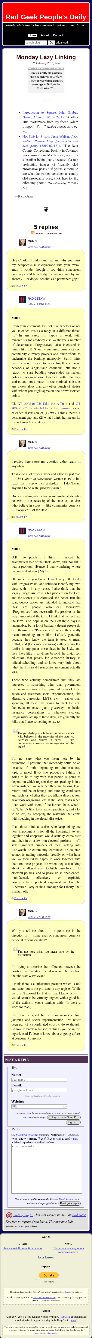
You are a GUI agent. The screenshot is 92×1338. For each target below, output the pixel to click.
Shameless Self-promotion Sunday (22, 1248)
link (75, 1138)
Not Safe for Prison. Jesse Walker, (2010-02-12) (50, 141)
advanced (62, 42)
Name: (16, 1074)
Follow (39, 233)
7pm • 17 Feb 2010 (39, 917)
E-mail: (16, 1085)
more (73, 1320)
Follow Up (20, 285)
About (45, 35)
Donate (67, 1291)
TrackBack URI (53, 233)
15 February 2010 (43, 63)
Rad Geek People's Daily (46, 17)
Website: (17, 1101)
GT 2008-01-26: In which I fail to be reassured (46, 405)
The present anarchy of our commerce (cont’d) (68, 1250)
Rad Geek (35, 298)
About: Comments (68, 1199)
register (27, 1113)
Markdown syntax (25, 1134)
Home (32, 35)
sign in (55, 1113)
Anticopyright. (23, 1215)
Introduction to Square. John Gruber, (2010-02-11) (50, 114)
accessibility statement (45, 1332)
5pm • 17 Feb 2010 (39, 447)
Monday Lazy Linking (46, 57)
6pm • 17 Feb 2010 (39, 535)
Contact (58, 35)
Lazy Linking (46, 1257)
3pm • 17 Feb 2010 (39, 246)
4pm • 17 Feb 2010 (39, 304)
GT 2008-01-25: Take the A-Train (42, 403)
